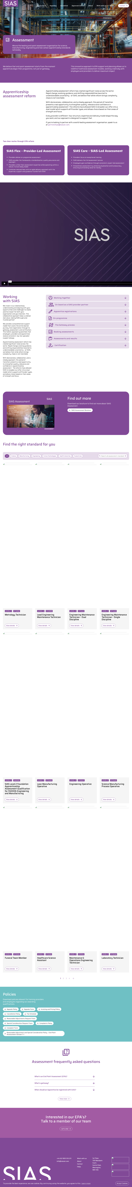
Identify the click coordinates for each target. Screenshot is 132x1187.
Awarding (53, 6)
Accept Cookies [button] (122, 1183)
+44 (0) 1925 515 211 (64, 1158)
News (112, 6)
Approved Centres (78, 6)
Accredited (64, 6)
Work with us (101, 6)
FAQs (79, 1167)
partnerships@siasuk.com (58, 124)
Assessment (41, 6)
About (90, 6)
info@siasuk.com (63, 1161)
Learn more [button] (85, 1183)
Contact (122, 5)
